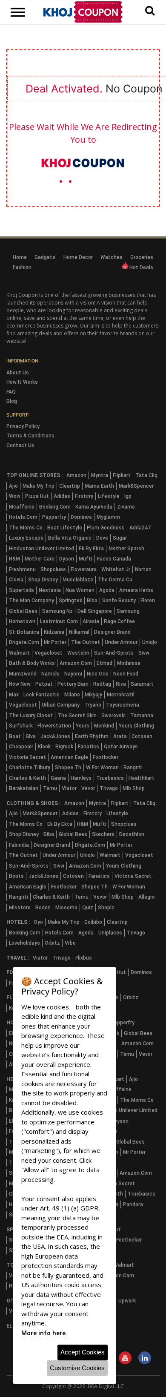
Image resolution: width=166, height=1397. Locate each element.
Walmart (19, 653)
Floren (147, 601)
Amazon (76, 475)
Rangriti (133, 767)
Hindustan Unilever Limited (41, 549)
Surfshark (21, 726)
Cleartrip (69, 486)
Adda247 (140, 528)
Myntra (99, 475)
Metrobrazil (121, 695)
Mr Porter (55, 642)
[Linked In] (145, 1359)
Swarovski (113, 716)
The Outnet (85, 642)
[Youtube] (125, 1359)
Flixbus (83, 958)
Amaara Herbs (136, 590)
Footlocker (105, 757)
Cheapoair (21, 747)
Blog (11, 401)
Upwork (127, 1301)
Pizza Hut (37, 496)
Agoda (106, 590)
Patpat (44, 684)
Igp (128, 496)
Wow (14, 496)
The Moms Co (26, 528)
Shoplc (106, 908)
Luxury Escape (26, 538)
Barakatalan (23, 788)
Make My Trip (38, 486)
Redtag (102, 684)
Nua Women (80, 590)
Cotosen (142, 736)
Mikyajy (93, 695)
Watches (111, 257)
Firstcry (84, 496)
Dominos (81, 517)
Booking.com (55, 507)
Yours (82, 726)
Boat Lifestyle (64, 528)
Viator (69, 788)
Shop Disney (43, 580)
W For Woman (102, 767)
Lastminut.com (59, 621)
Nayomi (73, 674)
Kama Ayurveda (93, 507)
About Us (17, 373)
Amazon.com (76, 663)
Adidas (62, 496)
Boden (43, 908)
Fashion (22, 267)
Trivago (109, 788)
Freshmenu (22, 569)
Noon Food (125, 674)
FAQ (11, 392)
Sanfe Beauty (119, 601)
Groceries (141, 257)
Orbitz (52, 943)
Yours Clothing (136, 726)
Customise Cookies (77, 1367)
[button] (150, 11)
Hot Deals (140, 267)
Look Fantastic (41, 695)
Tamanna (141, 716)
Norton (143, 569)
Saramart (142, 684)
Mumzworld (23, 674)
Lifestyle (109, 496)
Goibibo (93, 922)
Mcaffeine (21, 507)
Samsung (128, 611)
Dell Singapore (94, 611)
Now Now (20, 684)
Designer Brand (112, 632)
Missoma (66, 908)
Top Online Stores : (34, 475)
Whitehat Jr (115, 569)
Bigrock (64, 747)
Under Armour (121, 642)
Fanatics (88, 747)
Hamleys (81, 778)
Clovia (16, 580)
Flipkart (122, 475)
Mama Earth (99, 486)
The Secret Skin (77, 716)
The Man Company (31, 601)
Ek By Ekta (91, 549)
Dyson (66, 559)
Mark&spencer (136, 486)
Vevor (88, 788)
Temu (50, 788)
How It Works (22, 382)
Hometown (22, 621)
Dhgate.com (24, 642)
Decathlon (131, 834)
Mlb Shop (134, 788)
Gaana (58, 778)
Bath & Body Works (32, 663)
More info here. (44, 1333)
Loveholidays (24, 943)
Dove (102, 538)
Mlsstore (20, 908)
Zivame (126, 507)
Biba (92, 601)
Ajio (13, 486)
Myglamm (108, 517)
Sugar (120, 538)
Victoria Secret (27, 757)
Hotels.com (23, 517)
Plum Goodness (106, 528)
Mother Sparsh (126, 549)
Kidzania (54, 632)
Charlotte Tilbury (29, 767)
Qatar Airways (121, 747)
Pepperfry (54, 517)
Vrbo (70, 943)
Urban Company (61, 705)
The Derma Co (115, 580)
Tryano (92, 705)
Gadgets (44, 257)
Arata (120, 736)
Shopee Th (68, 767)
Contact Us (20, 445)
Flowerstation (54, 726)
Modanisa (128, 663)
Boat (15, 736)
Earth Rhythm (92, 736)
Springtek (70, 601)
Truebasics (110, 778)
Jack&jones (55, 736)
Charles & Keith (27, 778)
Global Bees (23, 611)
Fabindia (19, 845)
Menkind (104, 726)
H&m (14, 559)
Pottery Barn (73, 684)
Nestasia (50, 590)
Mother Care (39, 559)
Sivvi (143, 653)
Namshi (50, 674)
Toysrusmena (122, 705)
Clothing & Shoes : (33, 803)
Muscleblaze (78, 580)
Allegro (146, 897)
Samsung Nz (57, 611)
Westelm (78, 653)
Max (14, 695)
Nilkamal (79, 632)
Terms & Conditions (30, 436)
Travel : (17, 958)
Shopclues (53, 569)
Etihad (104, 663)
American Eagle (69, 757)
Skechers (103, 834)
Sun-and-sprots (114, 653)
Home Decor (78, 257)
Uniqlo (149, 642)
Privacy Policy (23, 426)
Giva (31, 736)
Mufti (85, 559)
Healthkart (142, 778)
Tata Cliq (146, 475)
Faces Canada (114, 559)
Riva (121, 684)
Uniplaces (110, 933)
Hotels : (18, 922)
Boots (16, 876)
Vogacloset (48, 653)
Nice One (98, 674)
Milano (72, 695)
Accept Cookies (82, 1352)
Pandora (133, 1204)
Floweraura (84, 569)
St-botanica (24, 632)
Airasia (91, 621)
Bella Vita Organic (70, 538)
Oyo (38, 922)
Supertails (21, 590)
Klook (44, 747)
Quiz (87, 908)
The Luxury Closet (31, 716)
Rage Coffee (119, 621)
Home (20, 257)
